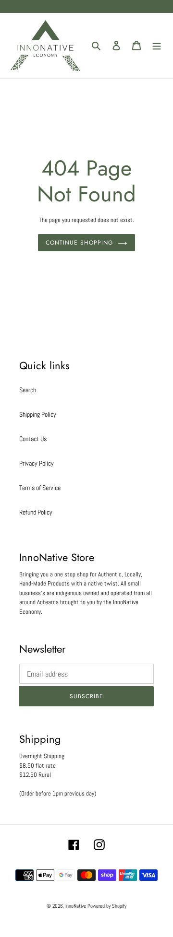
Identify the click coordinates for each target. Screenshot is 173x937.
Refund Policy (35, 512)
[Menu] (157, 45)
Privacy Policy (36, 463)
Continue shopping (79, 242)
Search (27, 390)
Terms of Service (40, 487)
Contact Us (33, 438)
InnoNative (75, 905)
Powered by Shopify (106, 905)
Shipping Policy (37, 414)
